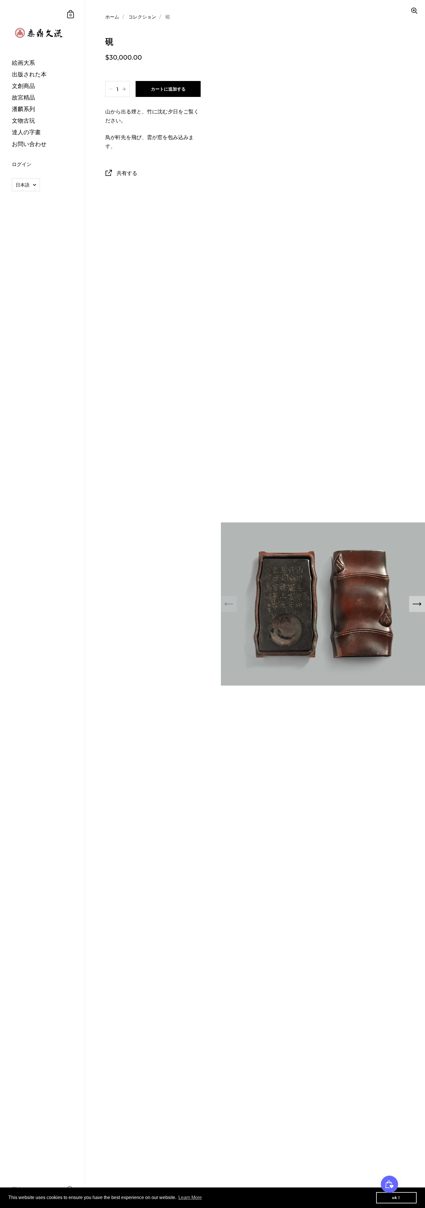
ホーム (112, 17)
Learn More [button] (190, 1197)
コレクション (142, 17)
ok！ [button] (396, 1197)
